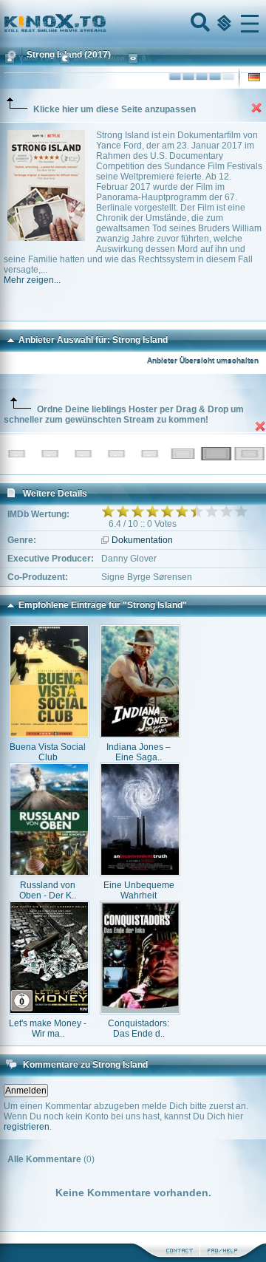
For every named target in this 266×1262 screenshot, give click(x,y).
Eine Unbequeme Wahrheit (138, 890)
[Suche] (199, 24)
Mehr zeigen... (32, 280)
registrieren (27, 1127)
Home (105, 23)
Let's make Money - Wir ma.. (47, 1028)
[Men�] (250, 24)
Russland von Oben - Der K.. (47, 890)
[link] (133, 23)
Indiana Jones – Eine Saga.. (138, 752)
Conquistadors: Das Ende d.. (138, 1028)
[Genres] (222, 24)
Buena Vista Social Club (48, 752)
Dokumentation (142, 540)
